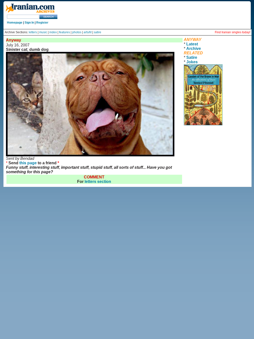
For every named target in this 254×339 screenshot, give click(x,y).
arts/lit (88, 32)
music (43, 32)
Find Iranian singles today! (232, 32)
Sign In (29, 22)
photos (76, 32)
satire (97, 32)
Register (42, 22)
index (53, 32)
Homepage (14, 22)
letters (33, 32)
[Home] (30, 13)
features (64, 32)
